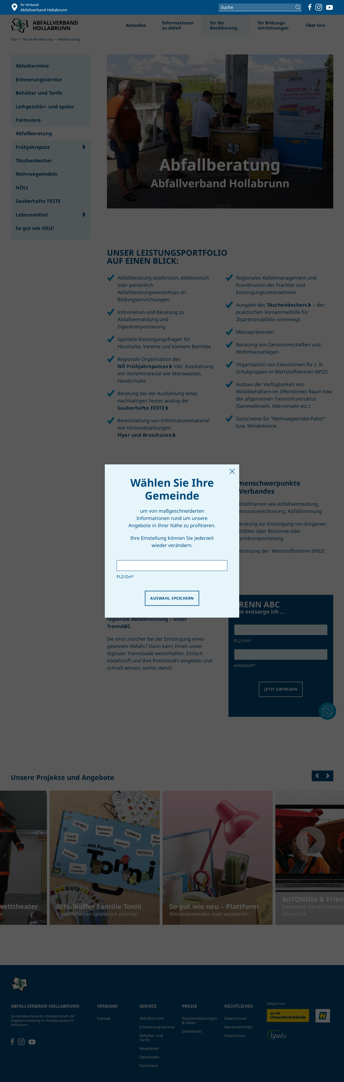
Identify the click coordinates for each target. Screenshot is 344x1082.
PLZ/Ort (125, 576)
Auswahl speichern (172, 598)
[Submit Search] (298, 7)
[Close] (232, 471)
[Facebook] (310, 7)
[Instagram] (318, 7)
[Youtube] (329, 7)
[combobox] (260, 7)
